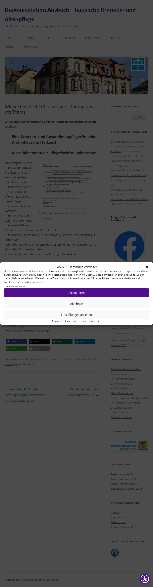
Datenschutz (79, 321)
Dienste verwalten (16, 286)
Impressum (94, 321)
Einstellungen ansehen (76, 315)
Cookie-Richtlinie (61, 321)
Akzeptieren (77, 293)
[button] (147, 267)
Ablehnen (76, 304)
